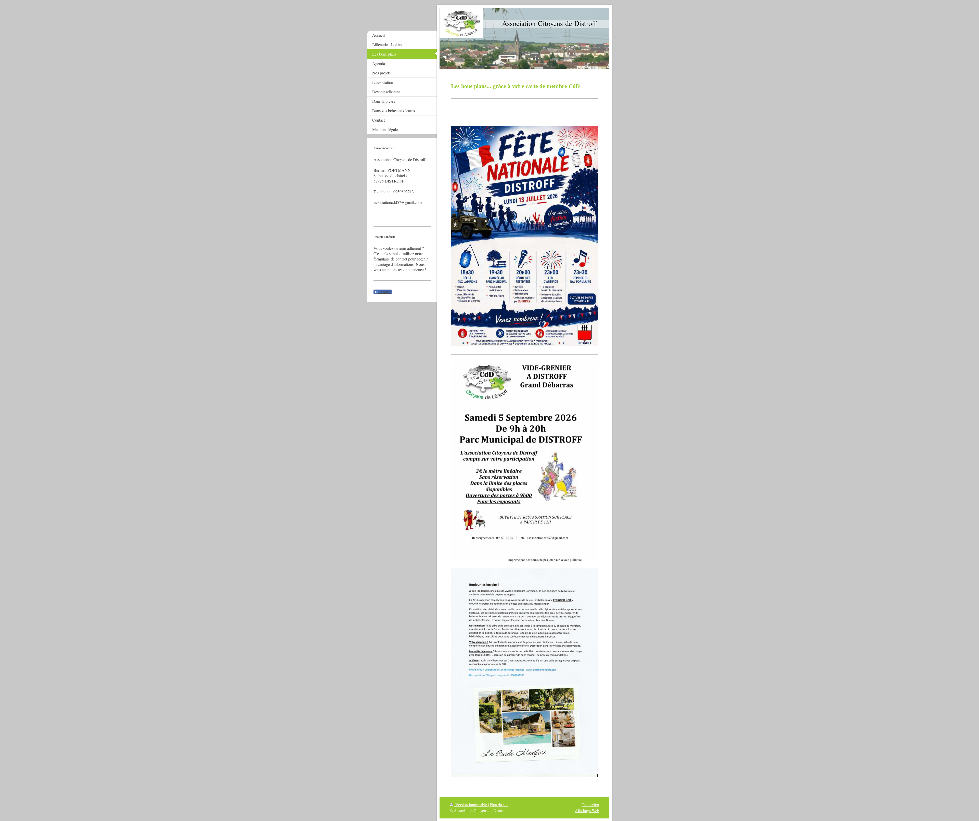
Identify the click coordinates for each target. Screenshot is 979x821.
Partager (384, 292)
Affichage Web (587, 810)
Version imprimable (471, 804)
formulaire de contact (390, 259)
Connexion (590, 804)
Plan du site (499, 804)
